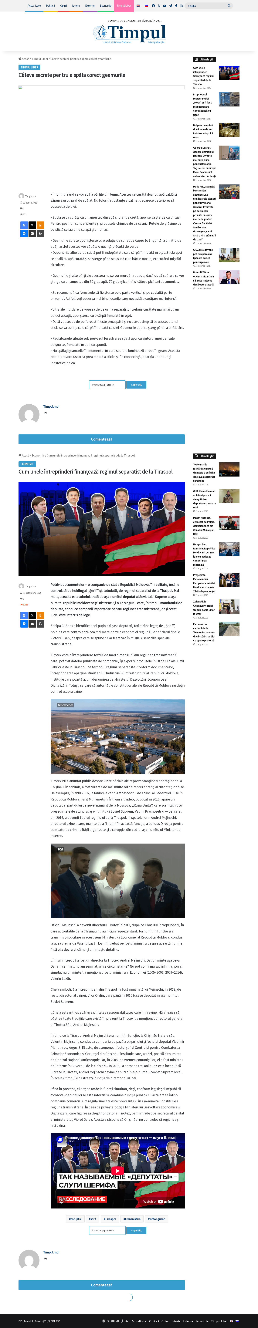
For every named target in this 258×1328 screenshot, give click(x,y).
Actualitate (34, 5)
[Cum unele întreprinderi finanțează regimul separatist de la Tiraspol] (229, 73)
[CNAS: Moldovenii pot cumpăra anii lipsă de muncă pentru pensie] (229, 255)
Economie (105, 5)
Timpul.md (30, 196)
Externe (90, 5)
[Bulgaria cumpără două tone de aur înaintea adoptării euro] (229, 130)
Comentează (101, 439)
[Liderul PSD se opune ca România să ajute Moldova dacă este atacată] (229, 277)
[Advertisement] (216, 356)
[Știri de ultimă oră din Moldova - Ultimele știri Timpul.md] (129, 31)
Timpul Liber (124, 5)
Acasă (25, 59)
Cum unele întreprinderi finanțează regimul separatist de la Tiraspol (203, 76)
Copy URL (136, 384)
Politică (50, 5)
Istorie (76, 5)
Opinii (63, 5)
